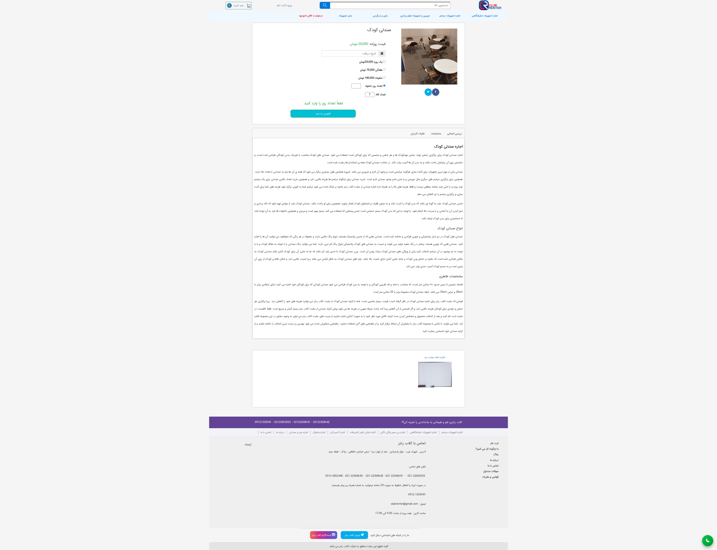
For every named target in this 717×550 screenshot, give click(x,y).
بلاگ (496, 454)
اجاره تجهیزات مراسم (450, 16)
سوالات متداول (491, 471)
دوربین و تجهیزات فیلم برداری (415, 16)
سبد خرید (236, 5)
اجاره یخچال (319, 432)
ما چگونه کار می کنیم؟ (487, 449)
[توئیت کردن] (428, 92)
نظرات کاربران (418, 134)
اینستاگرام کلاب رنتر (322, 535)
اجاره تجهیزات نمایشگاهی (485, 16)
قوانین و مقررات (490, 477)
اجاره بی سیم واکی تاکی (392, 432)
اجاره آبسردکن (337, 432)
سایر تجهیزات (345, 16)
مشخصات (436, 134)
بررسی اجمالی (454, 134)
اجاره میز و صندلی (298, 432)
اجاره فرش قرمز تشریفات (363, 432)
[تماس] (707, 540)
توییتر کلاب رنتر (353, 535)
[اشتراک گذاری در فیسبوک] (435, 92)
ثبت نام (280, 5)
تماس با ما (265, 432)
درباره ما (280, 432)
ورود (290, 5)
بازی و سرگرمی (380, 16)
